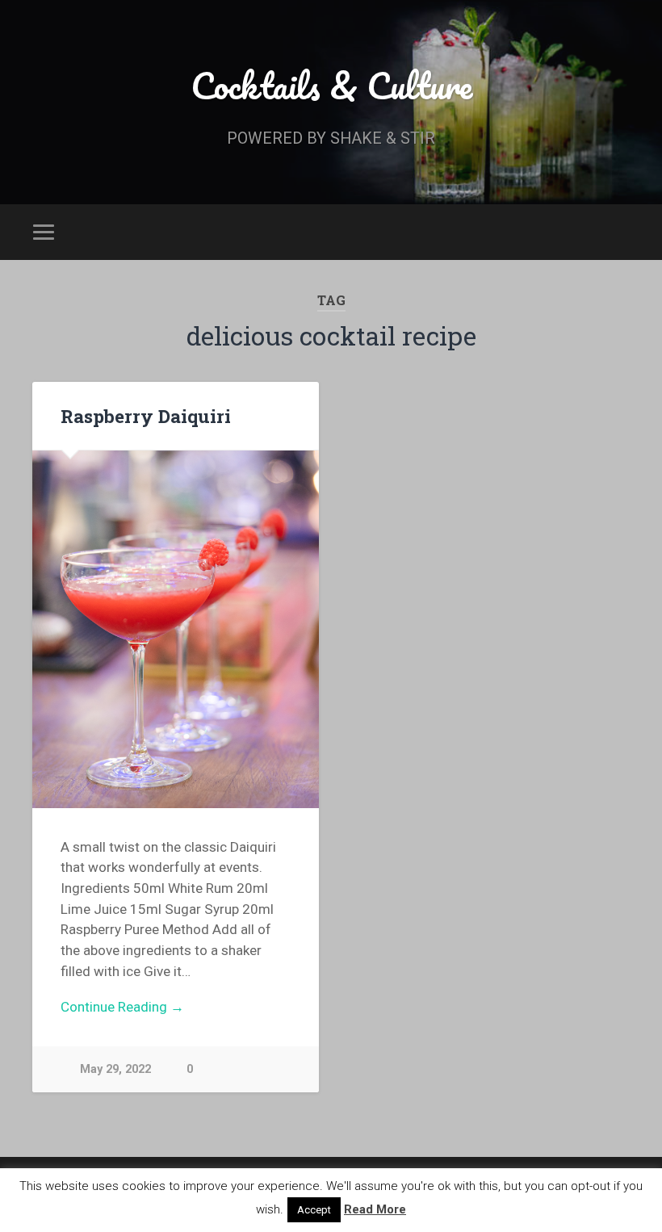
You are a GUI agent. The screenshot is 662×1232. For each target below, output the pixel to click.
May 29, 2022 (115, 1069)
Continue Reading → (122, 1007)
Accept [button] (314, 1210)
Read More (375, 1209)
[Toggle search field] (619, 231)
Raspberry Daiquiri (146, 416)
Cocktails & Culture (331, 85)
